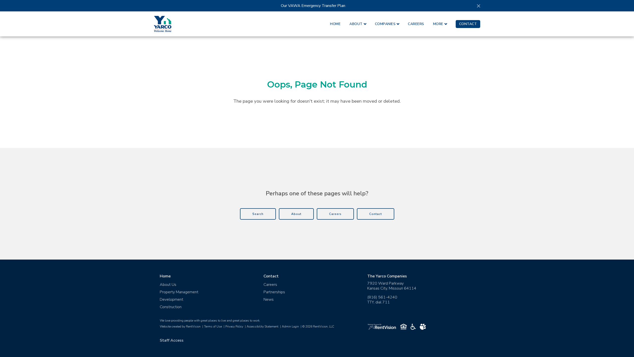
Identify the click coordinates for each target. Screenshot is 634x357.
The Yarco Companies (387, 276)
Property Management (179, 292)
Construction (171, 307)
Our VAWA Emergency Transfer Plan (313, 5)
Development (171, 299)
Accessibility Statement (262, 326)
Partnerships (274, 292)
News (269, 299)
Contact (468, 24)
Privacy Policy (234, 326)
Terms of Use (213, 326)
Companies (385, 24)
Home (335, 24)
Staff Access (172, 340)
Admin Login (290, 326)
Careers (416, 24)
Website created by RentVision (180, 326)
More (438, 24)
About (356, 24)
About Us (168, 284)
